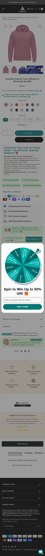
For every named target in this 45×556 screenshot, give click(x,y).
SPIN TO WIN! (22, 307)
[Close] (41, 245)
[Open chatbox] (40, 551)
